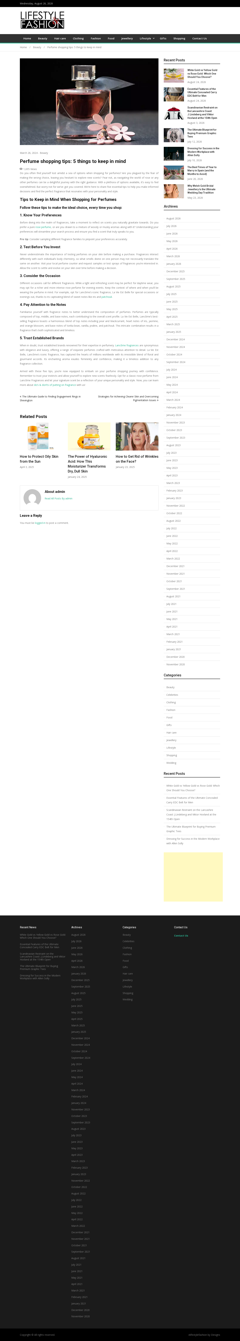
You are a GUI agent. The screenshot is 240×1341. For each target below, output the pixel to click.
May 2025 (172, 309)
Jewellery (127, 38)
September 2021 (175, 588)
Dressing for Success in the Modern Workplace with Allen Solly (203, 152)
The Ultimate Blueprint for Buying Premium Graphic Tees (202, 133)
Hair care (60, 38)
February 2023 (174, 490)
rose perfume (43, 227)
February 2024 (174, 407)
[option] (41, 445)
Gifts (163, 38)
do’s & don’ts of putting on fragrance (55, 385)
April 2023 (172, 475)
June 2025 (172, 301)
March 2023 (173, 483)
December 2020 (175, 656)
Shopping (179, 38)
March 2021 (173, 634)
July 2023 (171, 452)
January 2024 (173, 415)
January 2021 (173, 649)
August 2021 (173, 596)
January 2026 (173, 263)
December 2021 (175, 566)
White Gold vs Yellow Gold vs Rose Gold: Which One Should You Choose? (202, 73)
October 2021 (174, 581)
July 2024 (171, 369)
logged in (40, 523)
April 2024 (172, 392)
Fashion (96, 38)
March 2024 (173, 399)
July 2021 (171, 604)
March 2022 (173, 558)
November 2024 (175, 347)
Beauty (42, 38)
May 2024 (172, 384)
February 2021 (174, 641)
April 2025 (172, 316)
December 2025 (175, 271)
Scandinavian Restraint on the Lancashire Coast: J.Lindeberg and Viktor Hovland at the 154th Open (191, 814)
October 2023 (174, 430)
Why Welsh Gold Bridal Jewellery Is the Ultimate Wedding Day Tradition (201, 189)
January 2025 (173, 331)
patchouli (107, 296)
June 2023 (172, 460)
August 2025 (173, 286)
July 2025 (171, 294)
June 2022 (172, 536)
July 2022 (171, 528)
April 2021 (172, 626)
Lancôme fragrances (127, 345)
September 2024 (175, 362)
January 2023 (173, 498)
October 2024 (174, 354)
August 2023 (173, 445)
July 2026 (171, 226)
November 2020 (175, 664)
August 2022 (173, 520)
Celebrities (172, 694)
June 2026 (172, 233)
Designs (215, 1334)
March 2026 (173, 256)
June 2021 (172, 611)
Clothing (78, 38)
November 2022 (175, 505)
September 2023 (175, 437)
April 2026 (172, 248)
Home (27, 38)
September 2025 (175, 279)
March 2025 (173, 324)
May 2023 (172, 467)
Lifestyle (145, 38)
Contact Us (199, 38)
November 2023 (175, 422)
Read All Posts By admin (58, 498)
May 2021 (172, 619)
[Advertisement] (193, 877)
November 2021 (175, 573)
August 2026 (173, 218)
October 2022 (174, 513)
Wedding (171, 762)
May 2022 (172, 543)
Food (111, 38)
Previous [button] (22, 452)
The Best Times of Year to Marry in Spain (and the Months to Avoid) (202, 170)
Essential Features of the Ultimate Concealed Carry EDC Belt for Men (202, 92)
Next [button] (156, 452)
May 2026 (172, 241)
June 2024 (172, 377)
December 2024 (175, 339)
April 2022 (172, 551)
